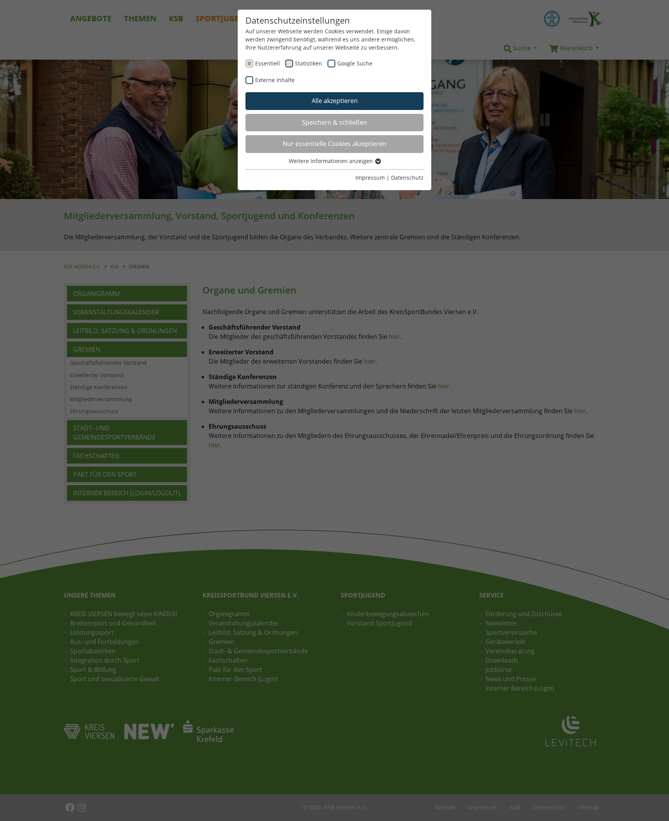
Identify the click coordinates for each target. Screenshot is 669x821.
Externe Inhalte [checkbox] (275, 80)
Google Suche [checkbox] (354, 63)
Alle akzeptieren (335, 100)
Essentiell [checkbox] (267, 63)
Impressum (370, 177)
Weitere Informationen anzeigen (331, 161)
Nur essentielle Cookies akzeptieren (334, 143)
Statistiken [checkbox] (308, 63)
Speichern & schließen (334, 122)
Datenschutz (407, 177)
